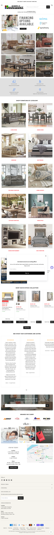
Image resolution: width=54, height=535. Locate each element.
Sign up (27, 273)
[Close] (45, 256)
